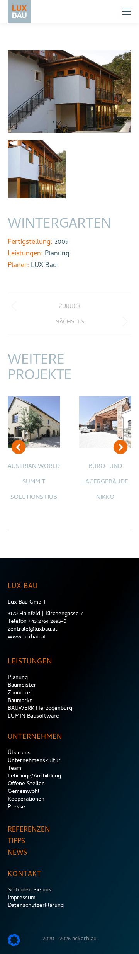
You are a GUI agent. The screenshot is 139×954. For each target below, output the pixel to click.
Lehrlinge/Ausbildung (34, 776)
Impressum (22, 898)
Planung (18, 677)
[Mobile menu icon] (126, 12)
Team (14, 768)
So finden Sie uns (29, 890)
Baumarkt (20, 701)
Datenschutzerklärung (36, 905)
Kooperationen (26, 799)
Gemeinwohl (23, 791)
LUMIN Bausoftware (33, 716)
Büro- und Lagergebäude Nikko (105, 482)
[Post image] (34, 422)
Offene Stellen (26, 784)
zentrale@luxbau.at (33, 629)
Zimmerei (19, 693)
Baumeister (22, 685)
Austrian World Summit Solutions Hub (34, 482)
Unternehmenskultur (34, 760)
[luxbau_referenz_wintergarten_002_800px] (37, 169)
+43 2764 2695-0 (47, 621)
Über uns (19, 753)
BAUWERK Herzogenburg (40, 708)
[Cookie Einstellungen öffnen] (14, 945)
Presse (16, 807)
